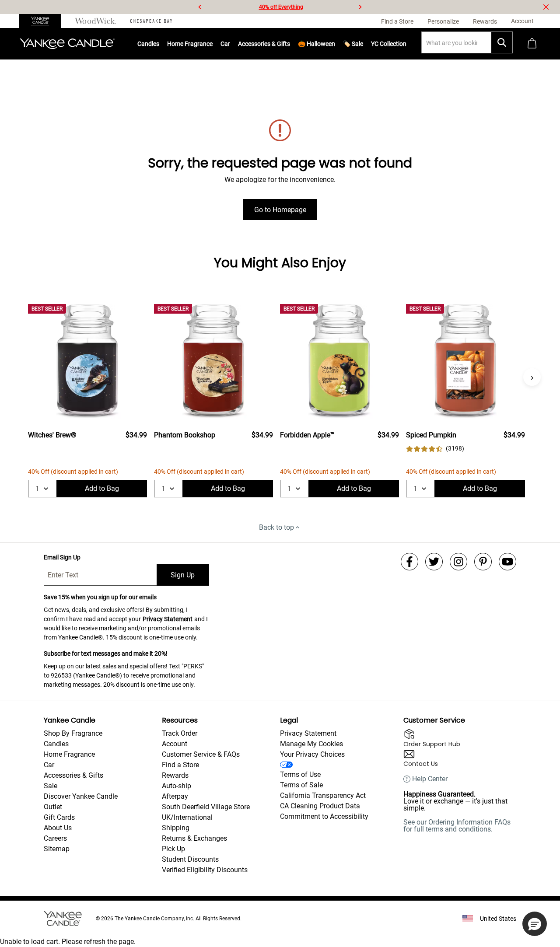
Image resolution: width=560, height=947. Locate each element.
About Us (58, 828)
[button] (534, 924)
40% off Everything (281, 7)
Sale (50, 786)
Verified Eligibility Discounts (205, 870)
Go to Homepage (280, 210)
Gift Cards (59, 817)
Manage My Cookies (311, 744)
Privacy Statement (167, 618)
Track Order (179, 733)
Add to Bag (102, 488)
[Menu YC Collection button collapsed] (406, 43)
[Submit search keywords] (501, 42)
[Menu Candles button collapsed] (159, 43)
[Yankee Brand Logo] (67, 43)
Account (174, 744)
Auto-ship (176, 786)
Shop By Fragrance (73, 733)
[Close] (546, 7)
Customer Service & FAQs (201, 754)
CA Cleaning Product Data (320, 806)
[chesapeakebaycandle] (151, 21)
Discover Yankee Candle (81, 796)
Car (49, 765)
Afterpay (175, 796)
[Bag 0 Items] (532, 44)
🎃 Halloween (316, 43)
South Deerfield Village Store (206, 807)
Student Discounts (190, 859)
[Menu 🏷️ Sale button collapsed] (363, 43)
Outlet (53, 807)
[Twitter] (434, 561)
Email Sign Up (62, 557)
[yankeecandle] (43, 21)
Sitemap (57, 849)
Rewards (175, 775)
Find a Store (180, 765)
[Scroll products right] (532, 377)
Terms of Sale (301, 785)
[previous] (200, 7)
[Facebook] (409, 561)
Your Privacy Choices (312, 754)
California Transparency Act (323, 795)
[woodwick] (95, 21)
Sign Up (183, 575)
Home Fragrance (190, 43)
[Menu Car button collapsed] (230, 43)
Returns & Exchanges (194, 838)
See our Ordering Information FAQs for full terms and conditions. (457, 825)
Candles (148, 43)
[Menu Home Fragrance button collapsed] (212, 43)
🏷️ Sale (353, 43)
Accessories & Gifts (264, 43)
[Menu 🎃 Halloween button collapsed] (335, 43)
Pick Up (173, 849)
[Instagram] (458, 561)
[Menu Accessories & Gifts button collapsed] (290, 43)
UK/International (187, 817)
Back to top (276, 527)
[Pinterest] (483, 561)
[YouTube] (507, 561)
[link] (435, 448)
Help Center (430, 779)
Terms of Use (300, 774)
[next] (360, 7)
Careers (55, 838)
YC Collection (388, 43)
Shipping (175, 828)
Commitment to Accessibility (324, 816)
